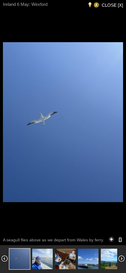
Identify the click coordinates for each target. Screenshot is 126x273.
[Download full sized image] (96, 5)
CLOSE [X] (112, 5)
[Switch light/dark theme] (90, 5)
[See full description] (111, 238)
